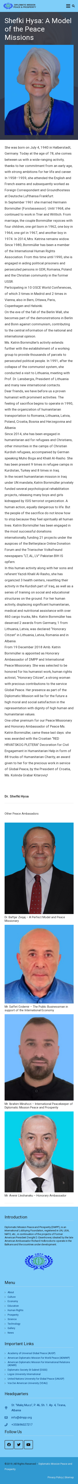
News (11, 1332)
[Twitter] (18, 1444)
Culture (12, 1297)
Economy (13, 1301)
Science (12, 1319)
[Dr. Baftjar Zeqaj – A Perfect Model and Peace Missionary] (39, 868)
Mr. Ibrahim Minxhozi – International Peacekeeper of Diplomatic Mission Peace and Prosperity (39, 1105)
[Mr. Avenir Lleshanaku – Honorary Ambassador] (39, 1151)
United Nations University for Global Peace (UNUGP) (36, 1378)
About (11, 1292)
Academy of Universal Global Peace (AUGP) (31, 1353)
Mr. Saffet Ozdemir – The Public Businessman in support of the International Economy (36, 1008)
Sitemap (69, 1477)
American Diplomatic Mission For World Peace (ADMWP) (39, 1357)
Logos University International (24, 1374)
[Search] (73, 6)
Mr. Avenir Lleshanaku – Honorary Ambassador (35, 1195)
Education (13, 1306)
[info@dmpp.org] (8, 1417)
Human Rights (15, 1310)
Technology (14, 1323)
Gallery (11, 1328)
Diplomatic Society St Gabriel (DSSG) (27, 1369)
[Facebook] (9, 1444)
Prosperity (13, 1314)
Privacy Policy (55, 1477)
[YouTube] (28, 1444)
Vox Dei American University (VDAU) (28, 1383)
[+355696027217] (8, 1424)
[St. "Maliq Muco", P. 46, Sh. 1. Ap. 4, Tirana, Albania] (8, 1407)
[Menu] (68, 6)
